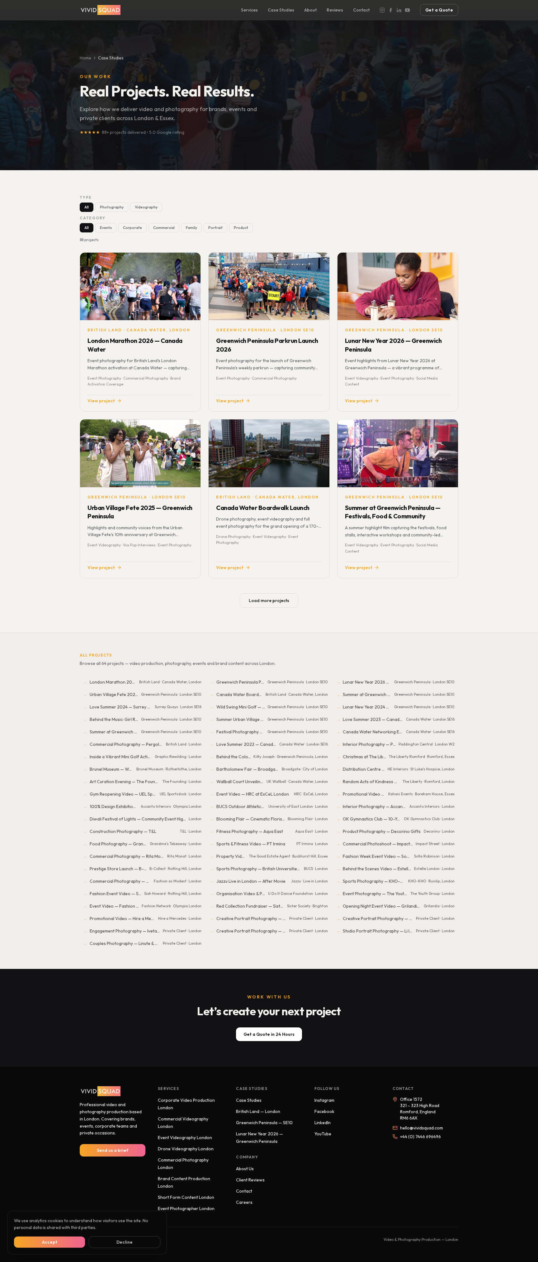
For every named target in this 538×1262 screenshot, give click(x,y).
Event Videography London (185, 1137)
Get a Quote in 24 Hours (269, 1034)
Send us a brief (113, 1150)
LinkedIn (322, 1122)
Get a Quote (439, 10)
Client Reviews (250, 1180)
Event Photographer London (186, 1208)
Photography (112, 207)
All (86, 207)
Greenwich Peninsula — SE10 (264, 1122)
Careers (244, 1202)
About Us (245, 1168)
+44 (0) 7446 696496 (420, 1136)
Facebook (324, 1111)
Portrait (215, 227)
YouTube (322, 1134)
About (310, 10)
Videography (146, 207)
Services (249, 10)
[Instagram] (382, 10)
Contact (361, 10)
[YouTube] (407, 10)
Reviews (335, 10)
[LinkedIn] (399, 10)
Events (106, 227)
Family (191, 227)
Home (85, 58)
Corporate (132, 227)
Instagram (324, 1100)
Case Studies (281, 10)
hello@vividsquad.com (421, 1128)
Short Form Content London (186, 1197)
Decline (124, 1242)
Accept (49, 1242)
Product (241, 227)
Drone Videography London (186, 1149)
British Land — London (258, 1111)
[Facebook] (390, 10)
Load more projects (269, 600)
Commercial (164, 227)
